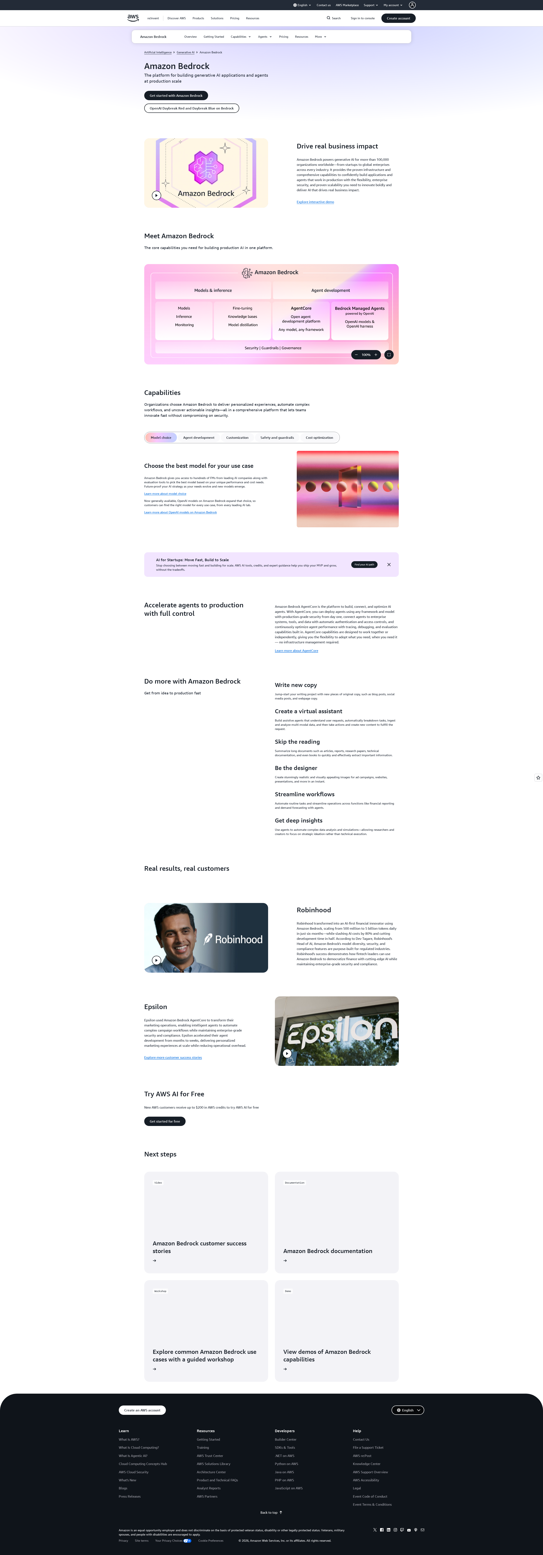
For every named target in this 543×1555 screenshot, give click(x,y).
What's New (127, 1480)
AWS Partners (207, 1496)
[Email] (422, 1530)
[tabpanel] (271, 490)
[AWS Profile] (412, 5)
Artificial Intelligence (158, 52)
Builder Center (286, 1439)
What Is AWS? (129, 1439)
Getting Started (208, 1439)
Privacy (123, 1540)
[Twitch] (402, 1530)
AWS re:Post (362, 1456)
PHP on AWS (284, 1480)
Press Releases (130, 1496)
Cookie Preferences (210, 1540)
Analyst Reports (209, 1488)
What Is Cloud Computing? (139, 1447)
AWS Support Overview (370, 1472)
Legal (357, 1488)
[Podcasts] (415, 1530)
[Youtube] (409, 1530)
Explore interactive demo (315, 202)
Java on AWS (284, 1472)
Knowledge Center (367, 1464)
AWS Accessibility (366, 1480)
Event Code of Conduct (370, 1496)
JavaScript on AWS (289, 1488)
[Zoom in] (376, 354)
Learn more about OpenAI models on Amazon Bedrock (180, 512)
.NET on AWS (284, 1456)
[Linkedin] (388, 1530)
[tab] (161, 437)
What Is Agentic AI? (133, 1456)
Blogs (123, 1488)
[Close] (389, 564)
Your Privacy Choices (168, 1540)
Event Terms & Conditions (372, 1504)
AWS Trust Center (210, 1456)
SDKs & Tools (285, 1447)
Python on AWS (286, 1464)
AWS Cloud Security (133, 1472)
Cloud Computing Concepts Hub (143, 1464)
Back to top (268, 1512)
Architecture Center (211, 1472)
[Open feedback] (538, 777)
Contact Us (361, 1439)
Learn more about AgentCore (296, 650)
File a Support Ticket (368, 1447)
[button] (176, 18)
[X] (375, 1530)
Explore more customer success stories (173, 1057)
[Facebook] (381, 1530)
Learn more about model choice (165, 493)
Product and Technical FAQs (217, 1480)
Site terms (141, 1540)
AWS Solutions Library (213, 1464)
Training (203, 1447)
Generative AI (186, 52)
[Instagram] (395, 1530)
